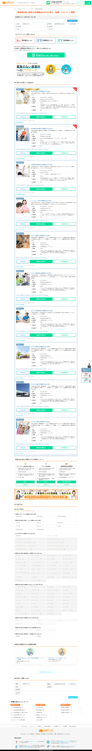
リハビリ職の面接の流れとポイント (18, 717)
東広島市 (60, 522)
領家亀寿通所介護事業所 (67, 466)
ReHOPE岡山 (20, 122)
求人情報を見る (64, 117)
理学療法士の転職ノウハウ (66, 707)
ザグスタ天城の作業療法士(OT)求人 (40, 421)
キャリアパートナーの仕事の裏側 (18, 719)
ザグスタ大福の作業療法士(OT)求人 (40, 384)
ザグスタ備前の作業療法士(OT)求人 (40, 235)
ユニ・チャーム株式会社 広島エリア (25, 466)
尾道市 (39, 526)
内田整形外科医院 (21, 194)
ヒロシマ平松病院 (46, 466)
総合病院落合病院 (21, 158)
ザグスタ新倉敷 (20, 304)
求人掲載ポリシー (56, 726)
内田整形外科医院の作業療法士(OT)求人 (42, 164)
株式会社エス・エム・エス (33, 741)
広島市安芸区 (40, 529)
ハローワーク (32, 726)
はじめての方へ (24, 726)
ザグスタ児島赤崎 (21, 340)
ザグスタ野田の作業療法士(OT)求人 (40, 346)
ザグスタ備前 (20, 266)
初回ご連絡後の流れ (40, 709)
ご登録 (88, 3)
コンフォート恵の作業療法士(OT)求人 (41, 200)
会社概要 (65, 726)
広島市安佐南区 (61, 516)
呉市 (59, 526)
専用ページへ (86, 375)
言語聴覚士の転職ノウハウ (66, 712)
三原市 (39, 522)
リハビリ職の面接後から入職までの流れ (19, 712)
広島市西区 (19, 516)
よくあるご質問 (39, 719)
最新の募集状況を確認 (67, 481)
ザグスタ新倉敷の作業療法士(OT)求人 (41, 273)
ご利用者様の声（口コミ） (41, 717)
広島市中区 (40, 516)
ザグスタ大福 (20, 415)
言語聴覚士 (39, 636)
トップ (17, 726)
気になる (23, 117)
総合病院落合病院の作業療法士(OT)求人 (42, 128)
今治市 (18, 526)
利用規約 (39, 726)
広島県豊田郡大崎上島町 (30, 510)
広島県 (18, 535)
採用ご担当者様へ (72, 726)
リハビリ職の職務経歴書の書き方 (18, 709)
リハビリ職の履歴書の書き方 (17, 707)
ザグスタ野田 (20, 378)
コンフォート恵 (20, 229)
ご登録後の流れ (39, 712)
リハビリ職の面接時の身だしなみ (18, 714)
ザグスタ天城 (20, 453)
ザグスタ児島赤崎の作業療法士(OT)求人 (42, 310)
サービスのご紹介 (39, 707)
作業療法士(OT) (18, 510)
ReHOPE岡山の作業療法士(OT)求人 (41, 91)
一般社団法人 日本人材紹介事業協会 (27, 747)
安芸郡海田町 (19, 529)
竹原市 (17, 522)
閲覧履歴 (57, 3)
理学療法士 (18, 636)
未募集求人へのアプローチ (41, 714)
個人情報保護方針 (47, 726)
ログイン (81, 3)
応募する (25, 481)
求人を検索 (53, 3)
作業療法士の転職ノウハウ (66, 709)
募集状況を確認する (41, 117)
